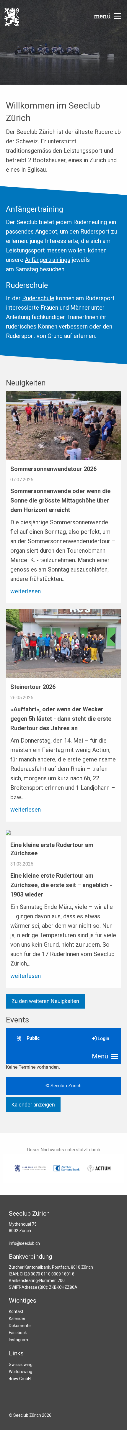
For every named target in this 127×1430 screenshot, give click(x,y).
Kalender (17, 1318)
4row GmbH (20, 1378)
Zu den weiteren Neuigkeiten (45, 1001)
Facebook (18, 1332)
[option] (63, 42)
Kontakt (16, 1311)
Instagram (18, 1339)
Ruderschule (38, 298)
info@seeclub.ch (24, 1243)
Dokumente (20, 1325)
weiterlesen (25, 591)
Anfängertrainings (47, 259)
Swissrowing (20, 1364)
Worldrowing (20, 1371)
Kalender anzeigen (33, 1104)
